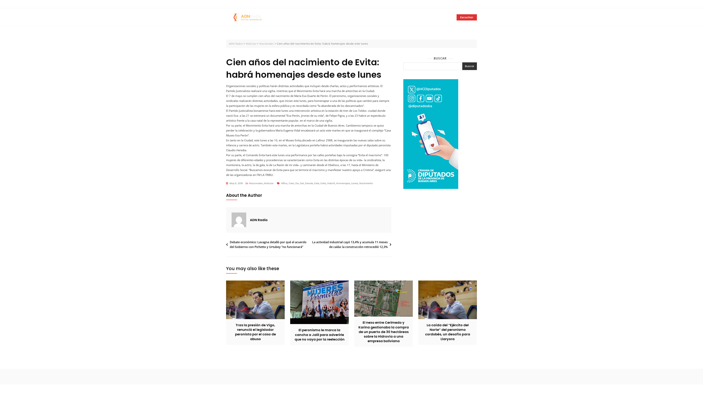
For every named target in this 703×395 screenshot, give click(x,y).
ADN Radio (259, 220)
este (316, 183)
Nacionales (256, 183)
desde (309, 183)
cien (291, 183)
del (302, 183)
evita (323, 183)
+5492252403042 (238, 4)
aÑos (284, 183)
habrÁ (331, 183)
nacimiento (366, 183)
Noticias (269, 183)
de (297, 183)
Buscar (440, 58)
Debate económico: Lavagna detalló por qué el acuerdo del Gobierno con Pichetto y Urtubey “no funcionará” (268, 244)
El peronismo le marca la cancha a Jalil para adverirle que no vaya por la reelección (320, 334)
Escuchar (466, 17)
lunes (354, 183)
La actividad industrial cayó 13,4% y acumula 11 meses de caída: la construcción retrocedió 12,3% (350, 244)
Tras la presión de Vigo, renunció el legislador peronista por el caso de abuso (255, 332)
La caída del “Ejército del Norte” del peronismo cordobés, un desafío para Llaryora (447, 332)
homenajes (343, 183)
